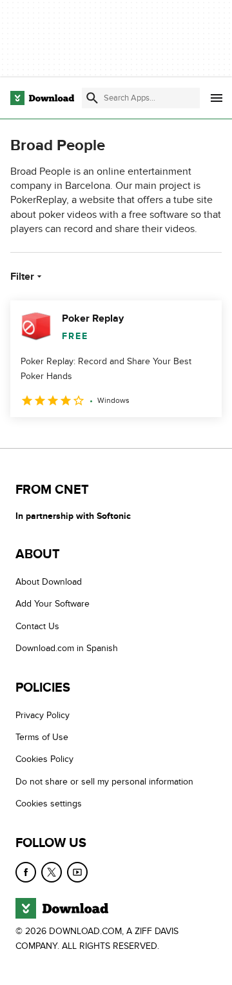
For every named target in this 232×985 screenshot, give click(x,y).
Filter (22, 276)
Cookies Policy (44, 759)
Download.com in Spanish (66, 648)
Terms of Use (41, 737)
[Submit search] (92, 98)
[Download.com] (42, 98)
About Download (48, 581)
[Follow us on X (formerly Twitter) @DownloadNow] (51, 872)
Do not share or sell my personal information (104, 781)
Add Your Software (52, 604)
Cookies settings (48, 803)
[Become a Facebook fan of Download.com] (25, 872)
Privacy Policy (42, 715)
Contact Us (37, 626)
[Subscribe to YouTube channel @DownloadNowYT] (77, 872)
